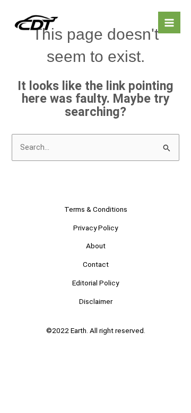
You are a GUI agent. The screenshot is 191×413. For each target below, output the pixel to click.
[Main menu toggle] (169, 23)
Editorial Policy (95, 283)
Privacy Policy (95, 227)
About (96, 245)
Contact (96, 264)
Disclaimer (95, 301)
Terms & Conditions (95, 209)
